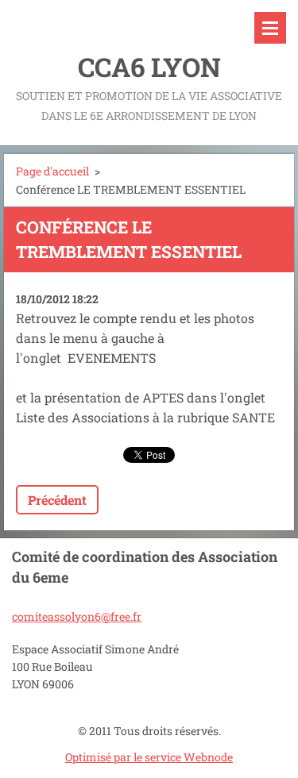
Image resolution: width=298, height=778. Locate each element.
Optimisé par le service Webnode (149, 757)
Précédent (57, 499)
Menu (270, 28)
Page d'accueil (52, 171)
